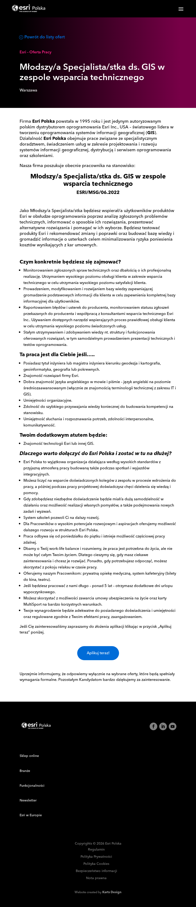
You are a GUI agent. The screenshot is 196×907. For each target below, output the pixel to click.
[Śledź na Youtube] (172, 726)
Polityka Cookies (96, 864)
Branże (25, 771)
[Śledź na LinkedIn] (163, 726)
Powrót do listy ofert (44, 37)
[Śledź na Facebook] (153, 726)
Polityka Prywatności (96, 857)
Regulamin (96, 849)
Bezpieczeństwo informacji (96, 871)
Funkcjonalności (32, 786)
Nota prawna (96, 878)
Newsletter (28, 800)
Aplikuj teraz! (98, 653)
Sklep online (29, 756)
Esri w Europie (31, 815)
